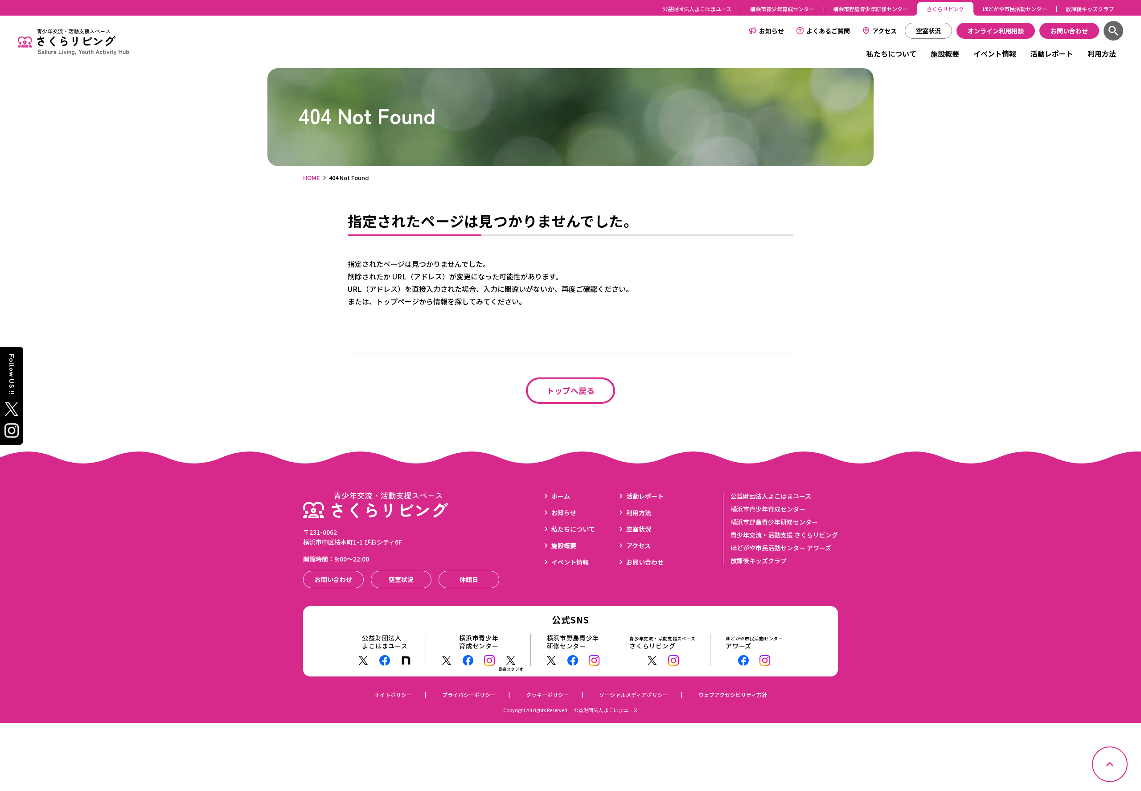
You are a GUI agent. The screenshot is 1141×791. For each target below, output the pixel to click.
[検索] (1113, 31)
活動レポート (1051, 53)
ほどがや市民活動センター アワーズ (781, 547)
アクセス (884, 30)
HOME (311, 177)
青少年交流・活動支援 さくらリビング (784, 534)
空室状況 (638, 529)
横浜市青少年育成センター (782, 8)
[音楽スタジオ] (510, 660)
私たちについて (891, 53)
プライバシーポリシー (469, 694)
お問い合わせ (645, 561)
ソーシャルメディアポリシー (633, 694)
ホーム (560, 496)
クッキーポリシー (547, 694)
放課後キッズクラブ (1090, 8)
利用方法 (1102, 53)
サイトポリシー (393, 694)
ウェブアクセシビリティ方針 (732, 694)
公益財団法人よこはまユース (696, 8)
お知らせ (771, 30)
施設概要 (945, 53)
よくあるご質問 (828, 30)
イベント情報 (994, 53)
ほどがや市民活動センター (1015, 8)
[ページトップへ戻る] (1110, 764)
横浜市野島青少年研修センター (870, 8)
